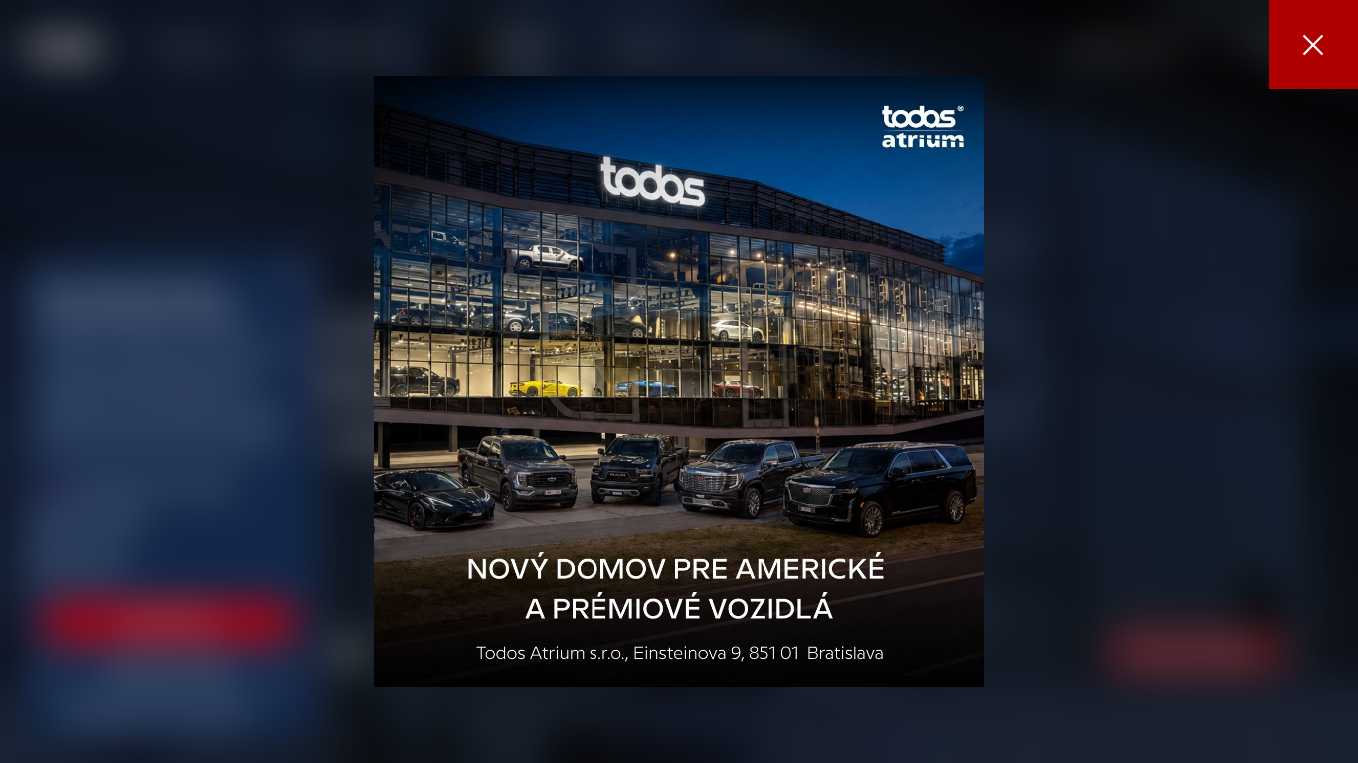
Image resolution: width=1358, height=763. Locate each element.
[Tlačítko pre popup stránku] (679, 381)
